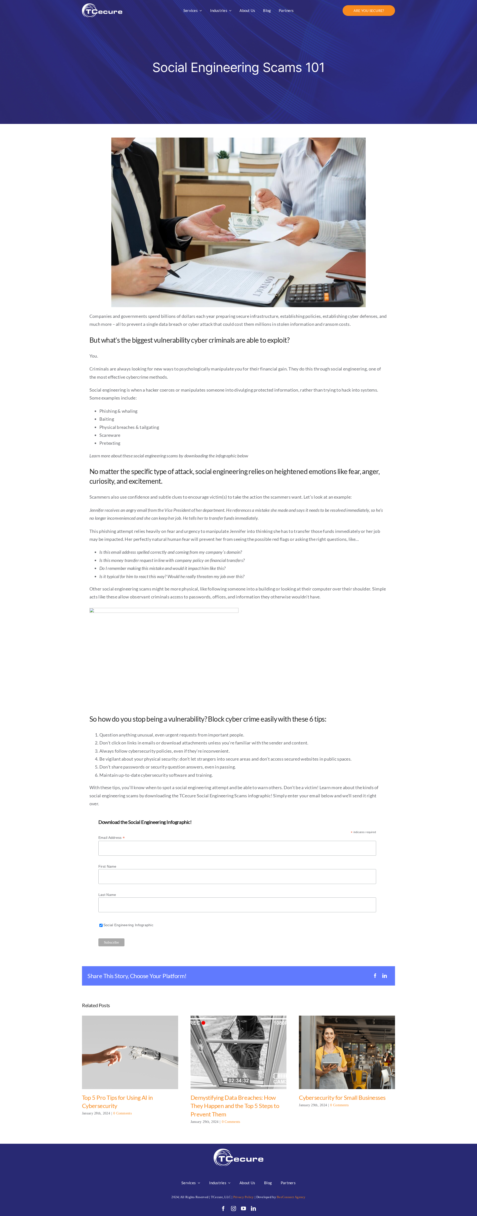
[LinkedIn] (384, 976)
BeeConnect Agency (291, 1197)
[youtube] (243, 1208)
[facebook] (223, 1208)
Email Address (111, 837)
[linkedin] (253, 1208)
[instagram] (233, 1208)
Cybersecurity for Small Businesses (347, 1052)
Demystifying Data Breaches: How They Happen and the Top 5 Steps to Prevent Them (238, 1052)
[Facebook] (375, 976)
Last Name (107, 895)
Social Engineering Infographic (128, 925)
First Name (107, 866)
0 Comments (122, 1113)
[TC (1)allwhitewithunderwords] (102, 5)
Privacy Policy (243, 1197)
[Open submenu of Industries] (228, 1182)
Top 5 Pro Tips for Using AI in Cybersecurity (130, 1052)
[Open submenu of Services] (198, 1182)
